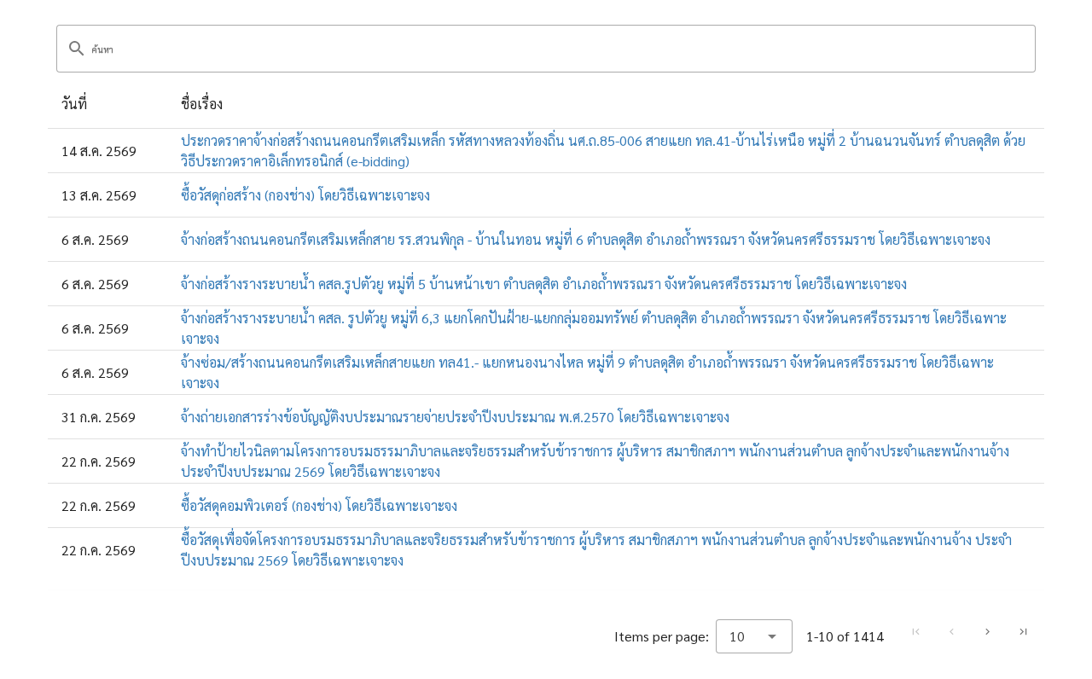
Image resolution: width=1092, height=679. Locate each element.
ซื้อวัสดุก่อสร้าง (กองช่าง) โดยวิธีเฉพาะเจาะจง (305, 195)
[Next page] (987, 632)
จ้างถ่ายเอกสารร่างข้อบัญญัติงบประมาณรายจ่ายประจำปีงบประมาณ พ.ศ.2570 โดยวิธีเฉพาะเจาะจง (455, 417)
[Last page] (1023, 632)
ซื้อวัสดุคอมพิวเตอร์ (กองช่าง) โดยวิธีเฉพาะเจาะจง (319, 505)
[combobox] (754, 636)
